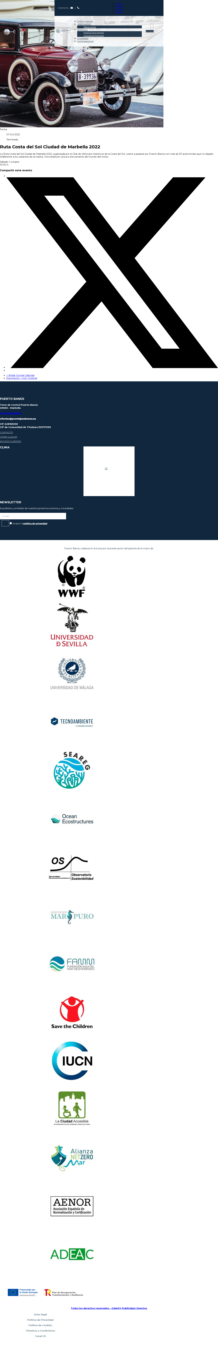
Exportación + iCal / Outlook (21, 378)
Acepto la (30, 523)
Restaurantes (90, 27)
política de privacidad (35, 523)
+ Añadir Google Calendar (20, 375)
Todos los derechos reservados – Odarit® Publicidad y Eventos (109, 1308)
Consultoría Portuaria (94, 35)
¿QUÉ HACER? (84, 24)
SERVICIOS (82, 30)
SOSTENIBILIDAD (85, 41)
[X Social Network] (112, 367)
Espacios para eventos (94, 33)
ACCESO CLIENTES (10, 441)
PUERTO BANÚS (85, 21)
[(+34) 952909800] (78, 8)
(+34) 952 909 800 (10, 413)
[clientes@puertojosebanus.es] (72, 8)
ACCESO (150, 31)
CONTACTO (6, 432)
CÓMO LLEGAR (8, 436)
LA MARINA (82, 38)
